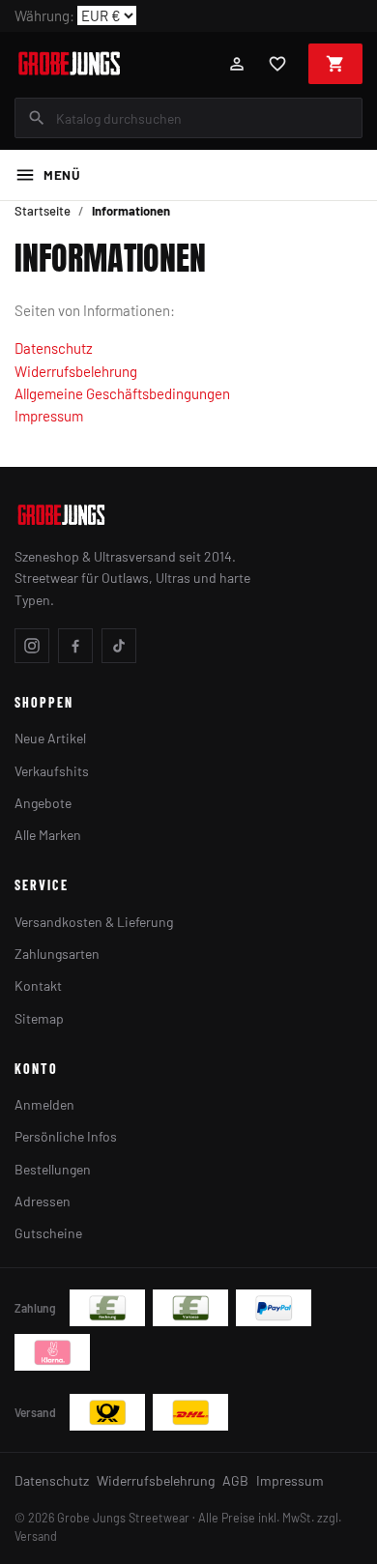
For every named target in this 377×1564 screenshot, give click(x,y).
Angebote (43, 803)
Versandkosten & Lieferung (93, 921)
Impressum (48, 415)
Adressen (42, 1201)
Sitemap (39, 1018)
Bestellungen (52, 1169)
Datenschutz (53, 348)
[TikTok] (119, 645)
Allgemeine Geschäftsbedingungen (122, 393)
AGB (235, 1480)
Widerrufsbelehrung (75, 371)
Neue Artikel (50, 738)
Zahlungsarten (57, 953)
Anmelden (44, 1104)
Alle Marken (47, 834)
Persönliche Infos (65, 1136)
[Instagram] (31, 645)
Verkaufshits (51, 771)
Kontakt (38, 985)
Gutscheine (48, 1233)
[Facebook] (75, 645)
